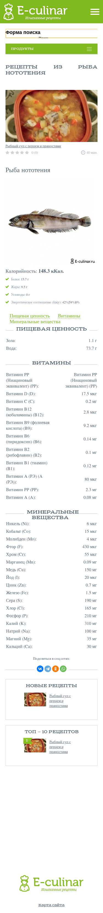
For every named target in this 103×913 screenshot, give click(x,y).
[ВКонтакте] (40, 668)
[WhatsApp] (63, 668)
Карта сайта (51, 905)
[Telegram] (47, 668)
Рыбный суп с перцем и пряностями (60, 700)
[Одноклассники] (55, 668)
